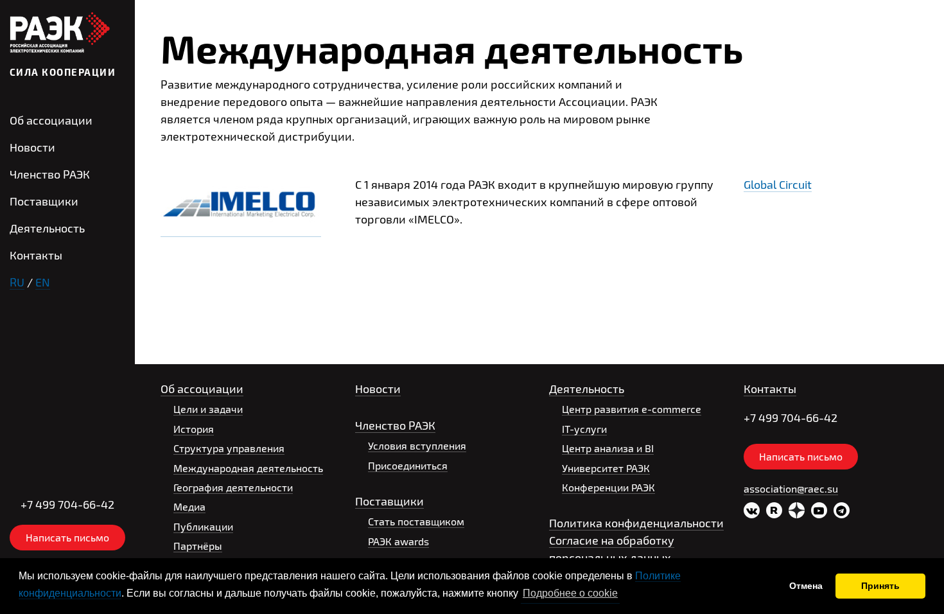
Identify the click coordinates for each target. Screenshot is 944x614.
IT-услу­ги (584, 429)
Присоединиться (408, 465)
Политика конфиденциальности (636, 523)
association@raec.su (791, 488)
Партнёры (197, 545)
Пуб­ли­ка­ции (203, 526)
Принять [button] (880, 586)
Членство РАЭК (50, 174)
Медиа (189, 506)
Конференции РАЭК (608, 487)
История (193, 429)
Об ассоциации (51, 120)
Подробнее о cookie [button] (570, 593)
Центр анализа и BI (608, 448)
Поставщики (44, 201)
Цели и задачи (208, 409)
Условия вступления (417, 445)
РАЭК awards (398, 541)
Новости (32, 147)
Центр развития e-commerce (631, 409)
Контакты (36, 255)
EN (42, 282)
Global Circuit (778, 184)
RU (17, 282)
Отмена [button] (806, 586)
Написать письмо (67, 537)
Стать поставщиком (416, 521)
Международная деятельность (248, 468)
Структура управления (228, 448)
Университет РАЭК (606, 468)
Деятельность (47, 228)
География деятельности (233, 487)
